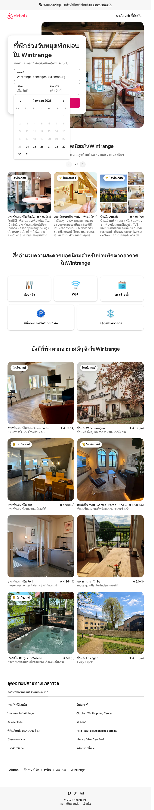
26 (41, 146)
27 (49, 146)
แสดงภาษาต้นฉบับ (100, 5)
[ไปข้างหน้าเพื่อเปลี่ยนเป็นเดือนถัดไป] (63, 101)
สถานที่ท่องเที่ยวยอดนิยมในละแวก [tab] (28, 692)
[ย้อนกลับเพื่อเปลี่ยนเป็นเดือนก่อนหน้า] (20, 101)
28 (56, 146)
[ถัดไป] (83, 164)
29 (63, 146)
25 (34, 146)
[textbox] (30, 90)
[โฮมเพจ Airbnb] (17, 16)
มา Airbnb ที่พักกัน (128, 16)
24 (27, 146)
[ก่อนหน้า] (69, 164)
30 (19, 154)
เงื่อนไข (87, 803)
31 (27, 154)
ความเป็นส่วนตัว (69, 803)
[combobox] (47, 77)
